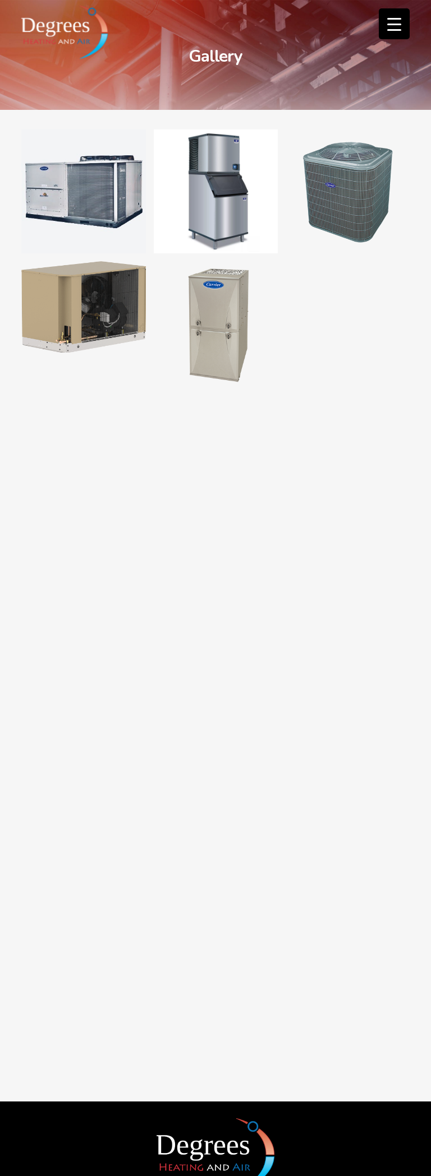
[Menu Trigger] (394, 23)
